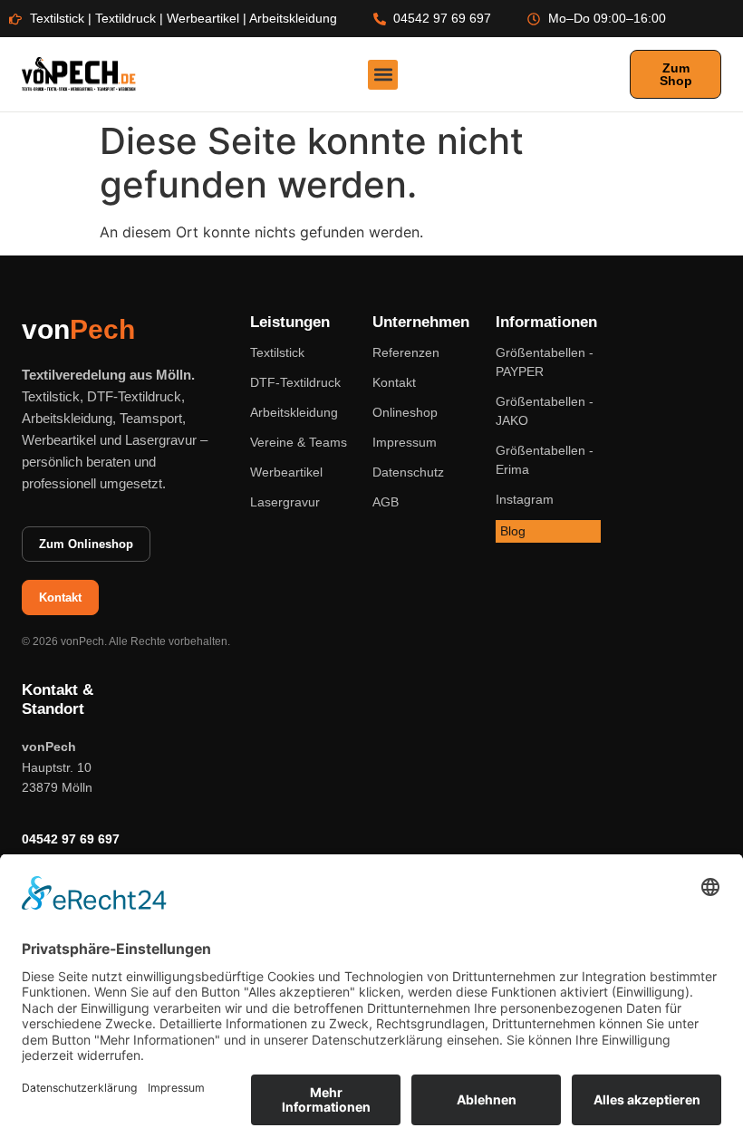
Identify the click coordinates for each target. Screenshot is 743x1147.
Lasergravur (285, 502)
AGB (385, 502)
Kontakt (394, 382)
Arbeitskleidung (294, 412)
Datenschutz (408, 472)
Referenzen (405, 352)
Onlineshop (405, 412)
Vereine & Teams (298, 442)
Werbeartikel (286, 472)
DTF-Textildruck (295, 382)
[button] (383, 75)
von (78, 329)
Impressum (404, 442)
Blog (513, 531)
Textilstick (277, 352)
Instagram (525, 499)
